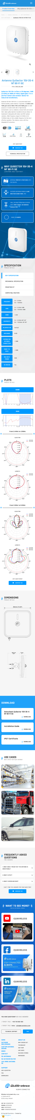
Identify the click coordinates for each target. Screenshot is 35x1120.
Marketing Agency (6, 1115)
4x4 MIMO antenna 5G (8, 1062)
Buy (28, 1031)
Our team (21, 1048)
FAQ (2, 1073)
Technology (21, 1045)
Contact (4, 1054)
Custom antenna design (7, 1047)
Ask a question (5, 1070)
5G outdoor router (8, 1059)
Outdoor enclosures (5, 1043)
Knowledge (21, 1055)
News (3, 1051)
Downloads (4, 1076)
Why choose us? (23, 1042)
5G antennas (6, 1056)
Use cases (21, 1050)
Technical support (11, 1031)
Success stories (23, 1053)
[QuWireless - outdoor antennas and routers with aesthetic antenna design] (9, 3)
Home (3, 1040)
